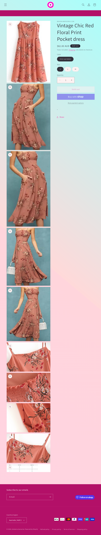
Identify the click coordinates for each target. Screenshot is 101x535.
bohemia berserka (18, 529)
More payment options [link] (76, 103)
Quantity (60, 75)
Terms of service (69, 529)
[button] (5, 5)
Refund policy (45, 529)
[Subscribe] (50, 497)
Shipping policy (82, 529)
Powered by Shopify (31, 529)
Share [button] (61, 117)
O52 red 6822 (67, 59)
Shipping (72, 50)
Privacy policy (56, 529)
